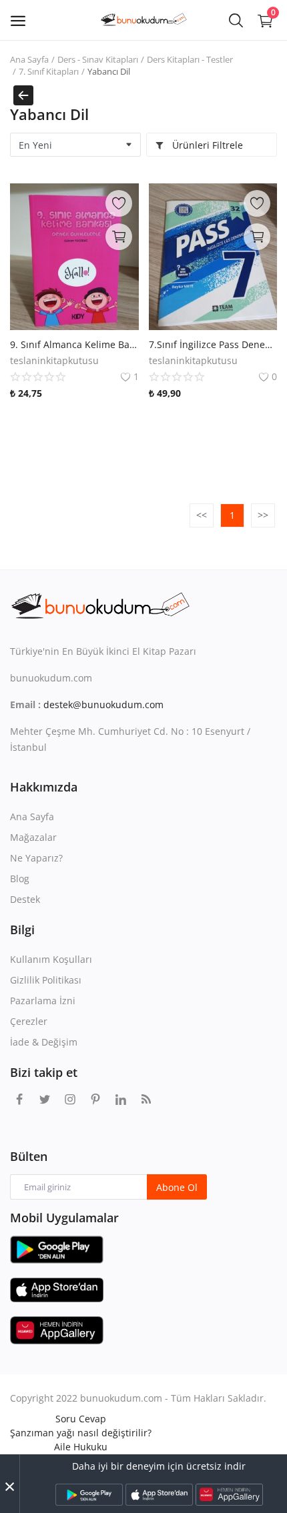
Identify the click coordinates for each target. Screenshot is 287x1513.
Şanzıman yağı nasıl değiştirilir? (81, 1432)
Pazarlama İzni (42, 1000)
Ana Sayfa (29, 59)
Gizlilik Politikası (45, 980)
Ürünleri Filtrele (206, 145)
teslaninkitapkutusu (54, 360)
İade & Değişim (43, 1042)
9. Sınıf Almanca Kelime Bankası (74, 344)
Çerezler (28, 1021)
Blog (19, 878)
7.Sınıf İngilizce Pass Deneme (213, 344)
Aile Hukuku (80, 1446)
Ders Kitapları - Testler (190, 59)
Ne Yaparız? (36, 858)
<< (201, 515)
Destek (25, 899)
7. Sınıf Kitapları (49, 71)
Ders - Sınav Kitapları (97, 59)
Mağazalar (33, 837)
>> (263, 515)
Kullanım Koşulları (51, 959)
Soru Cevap (80, 1418)
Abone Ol (177, 1187)
